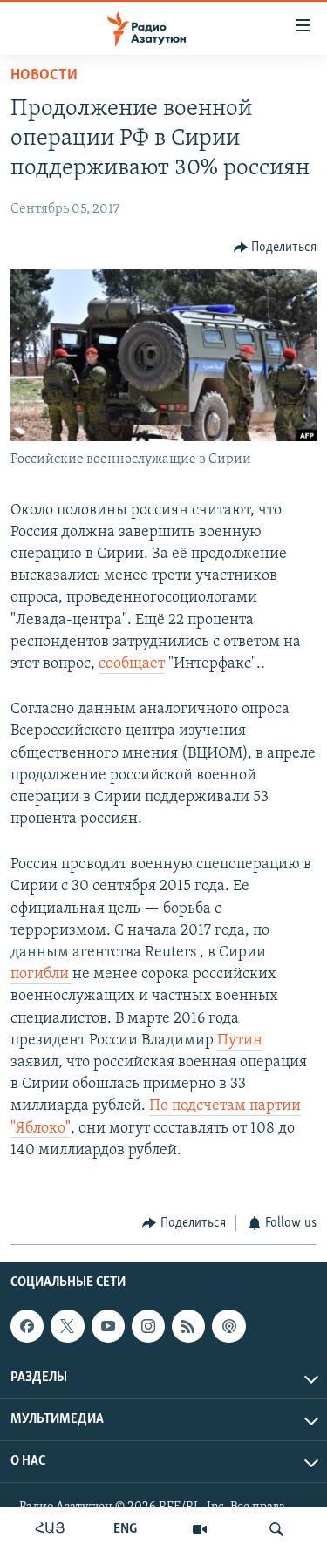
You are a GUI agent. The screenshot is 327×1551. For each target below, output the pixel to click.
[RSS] (188, 1326)
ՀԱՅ (50, 1529)
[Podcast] (228, 1326)
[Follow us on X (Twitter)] (67, 1326)
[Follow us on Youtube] (108, 1326)
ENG (125, 1529)
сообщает (132, 664)
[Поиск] (276, 1529)
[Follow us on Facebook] (27, 1326)
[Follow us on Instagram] (148, 1326)
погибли (41, 975)
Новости (44, 76)
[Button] (275, 247)
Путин (239, 1041)
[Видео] (200, 1529)
